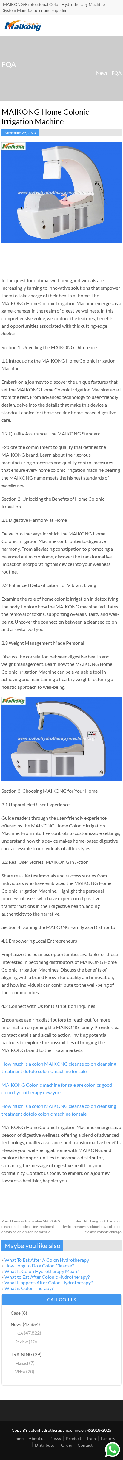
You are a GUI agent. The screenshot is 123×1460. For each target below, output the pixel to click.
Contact (85, 1444)
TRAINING (21, 1354)
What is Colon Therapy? (28, 1288)
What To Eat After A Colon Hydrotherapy (46, 1260)
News (102, 73)
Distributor (45, 1444)
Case (16, 1313)
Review (21, 1341)
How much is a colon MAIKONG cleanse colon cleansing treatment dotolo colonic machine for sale (30, 1226)
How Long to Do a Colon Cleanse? (39, 1265)
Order (67, 1444)
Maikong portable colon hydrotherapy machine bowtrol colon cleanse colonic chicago (92, 1226)
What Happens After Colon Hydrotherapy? (48, 1282)
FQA (117, 73)
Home (18, 1438)
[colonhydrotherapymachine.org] (24, 29)
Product (73, 1438)
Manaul (21, 1363)
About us (37, 1438)
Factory (108, 1438)
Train (91, 1438)
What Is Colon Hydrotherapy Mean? (41, 1271)
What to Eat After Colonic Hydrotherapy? (47, 1277)
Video (20, 1372)
